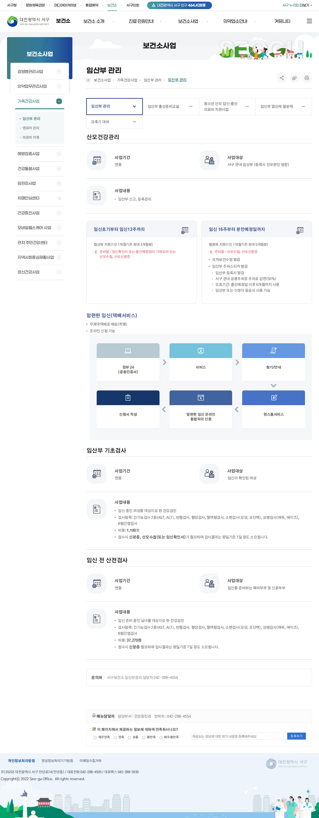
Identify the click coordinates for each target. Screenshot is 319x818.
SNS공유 (282, 78)
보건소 (63, 21)
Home (88, 80)
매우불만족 (171, 737)
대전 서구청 (31, 21)
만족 (120, 737)
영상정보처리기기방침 (57, 760)
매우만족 (103, 737)
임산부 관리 (152, 80)
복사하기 (294, 78)
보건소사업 (102, 80)
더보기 (295, 5)
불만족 (151, 737)
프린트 (307, 78)
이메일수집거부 (90, 760)
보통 (135, 737)
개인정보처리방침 (21, 760)
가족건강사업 (127, 80)
